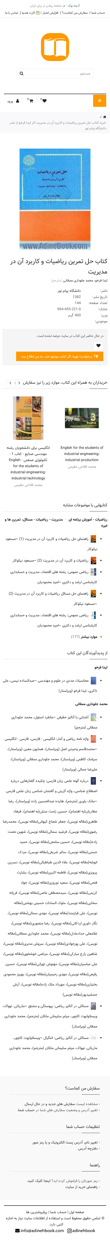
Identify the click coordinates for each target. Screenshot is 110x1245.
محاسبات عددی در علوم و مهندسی (64, 681)
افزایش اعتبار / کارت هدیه (40, 13)
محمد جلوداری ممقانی (78, 280)
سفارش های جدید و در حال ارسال (50, 1104)
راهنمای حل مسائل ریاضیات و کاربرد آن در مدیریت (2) (49, 594)
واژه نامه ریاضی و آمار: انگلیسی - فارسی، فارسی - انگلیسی (47, 739)
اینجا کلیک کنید (39, 1181)
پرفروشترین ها (36, 1212)
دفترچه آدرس (88, 1149)
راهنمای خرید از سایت (81, 1187)
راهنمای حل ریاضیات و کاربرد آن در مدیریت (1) (54, 539)
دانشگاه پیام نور (69, 291)
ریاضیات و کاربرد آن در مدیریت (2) (63, 560)
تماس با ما (11, 12)
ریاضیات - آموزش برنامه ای (88, 520)
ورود (10, 101)
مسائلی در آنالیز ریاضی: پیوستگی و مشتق (59, 1006)
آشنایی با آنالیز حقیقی (73, 717)
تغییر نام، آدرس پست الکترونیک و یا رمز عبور (65, 1142)
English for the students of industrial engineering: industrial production (82, 454)
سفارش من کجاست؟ (75, 12)
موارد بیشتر (89, 637)
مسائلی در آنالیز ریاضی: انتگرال (66, 1038)
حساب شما (98, 12)
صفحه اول (76, 1212)
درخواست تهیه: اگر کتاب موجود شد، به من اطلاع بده (57, 356)
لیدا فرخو (101, 280)
